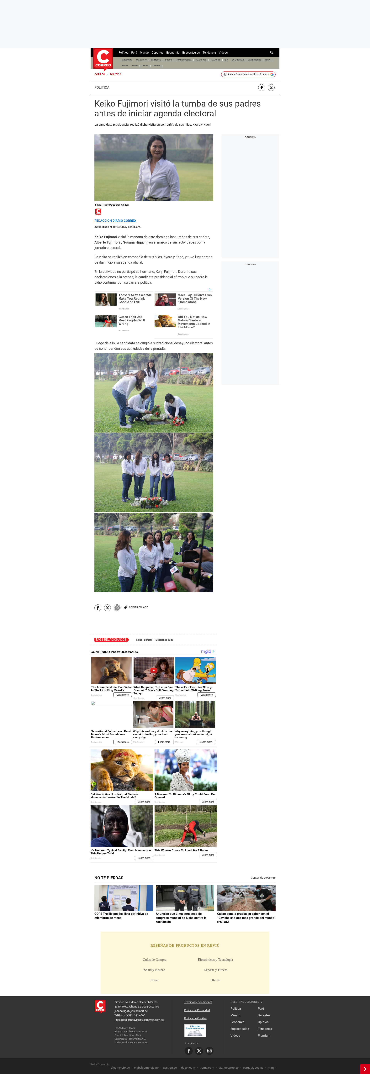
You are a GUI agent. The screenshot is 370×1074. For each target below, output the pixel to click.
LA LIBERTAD (238, 60)
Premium (264, 1035)
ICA (226, 60)
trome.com (207, 1067)
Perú (134, 52)
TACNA (145, 66)
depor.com (188, 1067)
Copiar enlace (138, 607)
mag (270, 1067)
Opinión (263, 1022)
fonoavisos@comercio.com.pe (146, 1019)
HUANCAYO (201, 60)
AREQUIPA (127, 60)
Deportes (157, 52)
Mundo (144, 52)
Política (123, 52)
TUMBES (156, 66)
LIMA (267, 60)
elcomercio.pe (120, 1067)
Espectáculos (191, 52)
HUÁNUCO (215, 60)
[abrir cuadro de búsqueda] (272, 52)
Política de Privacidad (197, 1010)
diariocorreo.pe (229, 1067)
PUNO (135, 66)
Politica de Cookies (195, 1018)
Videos (223, 52)
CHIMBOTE (156, 60)
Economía (172, 52)
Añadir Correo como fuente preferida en (248, 74)
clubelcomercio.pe (146, 1067)
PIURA (125, 66)
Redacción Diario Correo (115, 220)
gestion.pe (170, 1067)
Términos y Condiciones (198, 1002)
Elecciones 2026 (164, 640)
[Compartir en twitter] (271, 87)
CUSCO (168, 60)
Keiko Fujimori (144, 640)
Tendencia (209, 52)
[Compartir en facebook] (261, 87)
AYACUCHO (141, 60)
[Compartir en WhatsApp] (117, 607)
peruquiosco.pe (253, 1067)
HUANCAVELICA (184, 60)
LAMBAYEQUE (254, 60)
